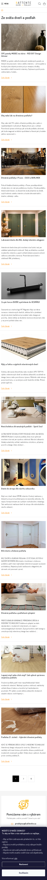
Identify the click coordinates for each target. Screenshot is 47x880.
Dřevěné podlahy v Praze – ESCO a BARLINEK (20, 178)
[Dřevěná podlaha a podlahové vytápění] (23, 596)
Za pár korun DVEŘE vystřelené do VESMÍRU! (20, 302)
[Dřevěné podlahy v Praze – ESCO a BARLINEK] (23, 161)
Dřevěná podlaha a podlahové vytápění (18, 613)
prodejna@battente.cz (25, 823)
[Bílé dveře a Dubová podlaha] (23, 534)
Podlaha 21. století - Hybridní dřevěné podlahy (21, 737)
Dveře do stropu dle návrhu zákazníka (17, 488)
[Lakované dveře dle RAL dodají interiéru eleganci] (23, 223)
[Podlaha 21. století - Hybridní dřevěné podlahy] (23, 721)
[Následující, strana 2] (23, 779)
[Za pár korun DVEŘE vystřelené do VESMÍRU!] (23, 285)
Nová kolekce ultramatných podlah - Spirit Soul (21, 426)
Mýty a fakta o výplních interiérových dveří (19, 364)
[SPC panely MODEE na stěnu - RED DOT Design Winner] (23, 37)
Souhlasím (23, 873)
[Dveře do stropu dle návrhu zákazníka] (23, 472)
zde (15, 858)
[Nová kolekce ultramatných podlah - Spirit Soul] (23, 410)
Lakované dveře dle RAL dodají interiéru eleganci (22, 240)
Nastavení (23, 864)
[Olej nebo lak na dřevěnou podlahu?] (23, 99)
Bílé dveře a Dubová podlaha (13, 551)
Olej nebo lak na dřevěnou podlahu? (16, 115)
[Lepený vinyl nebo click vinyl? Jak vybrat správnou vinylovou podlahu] (23, 658)
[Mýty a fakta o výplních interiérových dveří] (23, 348)
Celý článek (5, 78)
